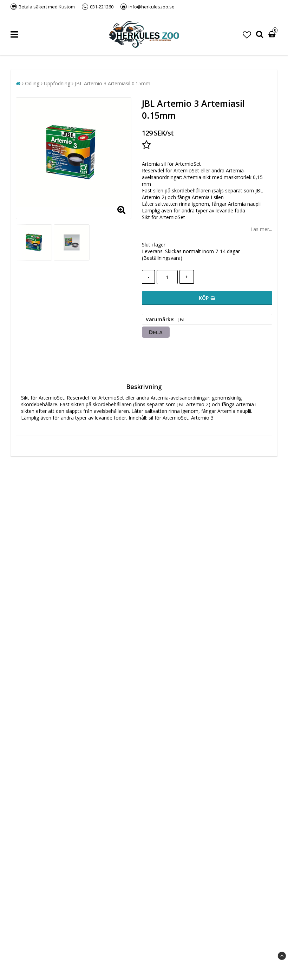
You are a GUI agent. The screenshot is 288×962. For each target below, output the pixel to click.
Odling (32, 83)
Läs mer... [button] (261, 229)
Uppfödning (57, 83)
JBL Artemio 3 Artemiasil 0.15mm (112, 83)
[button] (247, 34)
